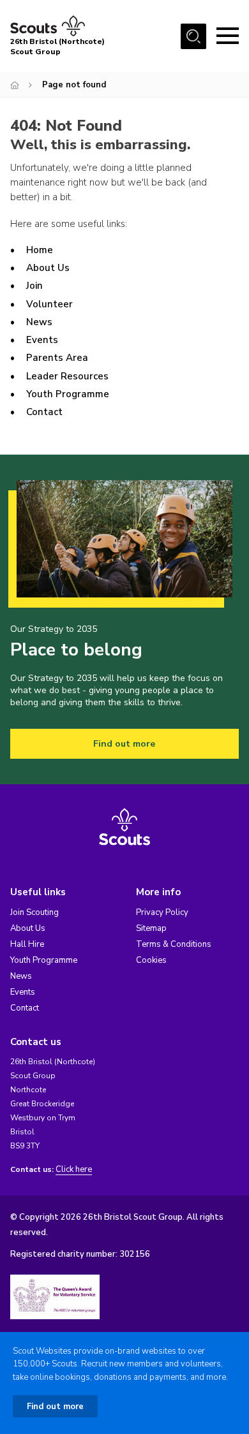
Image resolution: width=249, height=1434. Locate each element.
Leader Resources (67, 376)
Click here (74, 1169)
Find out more (124, 744)
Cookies (151, 960)
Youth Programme (67, 394)
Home (39, 250)
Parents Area (57, 357)
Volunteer (49, 304)
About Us (48, 267)
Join (34, 285)
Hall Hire (27, 944)
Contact (44, 412)
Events (42, 339)
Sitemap (151, 928)
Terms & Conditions (173, 944)
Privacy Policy (162, 912)
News (39, 322)
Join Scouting (34, 912)
